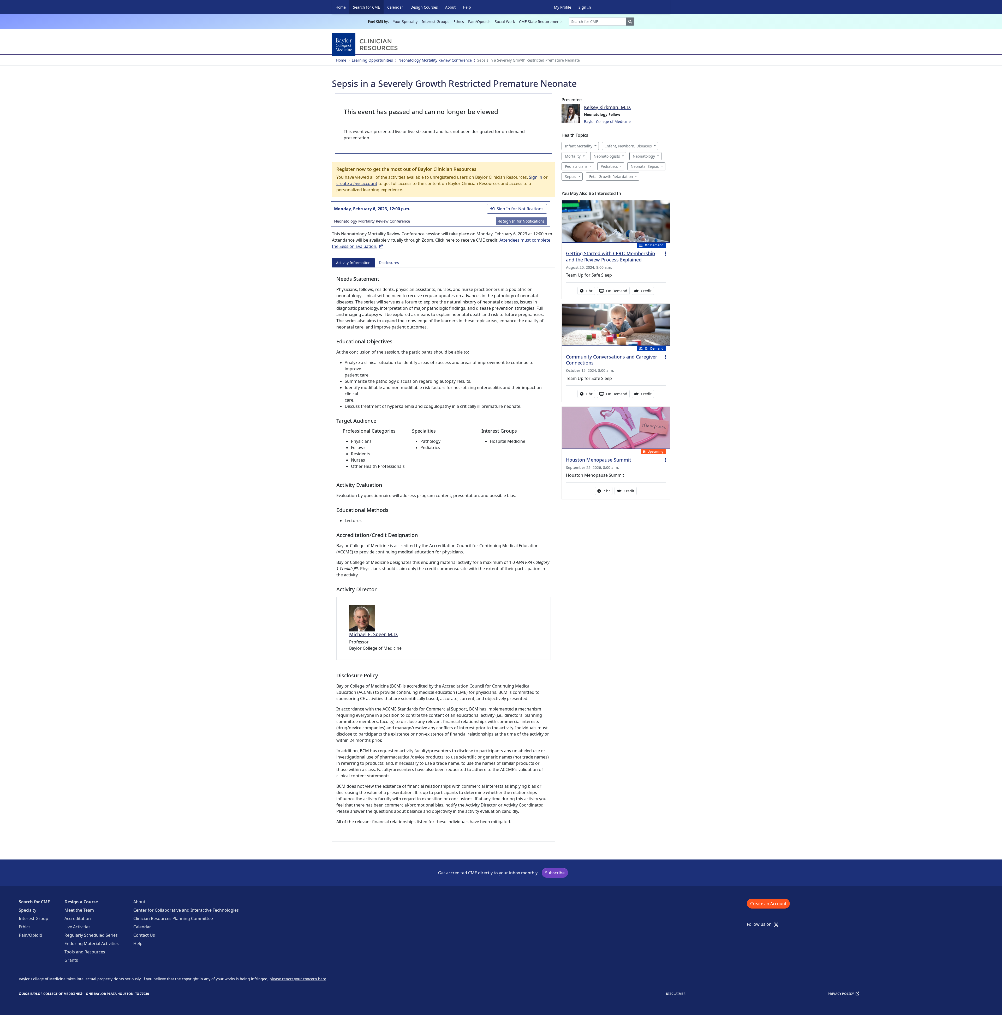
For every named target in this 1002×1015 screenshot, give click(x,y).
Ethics (459, 21)
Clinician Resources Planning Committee (173, 918)
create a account (356, 183)
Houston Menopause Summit (598, 460)
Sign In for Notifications (520, 209)
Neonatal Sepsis (645, 166)
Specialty (27, 910)
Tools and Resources (84, 952)
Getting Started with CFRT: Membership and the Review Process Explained (610, 256)
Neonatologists (607, 156)
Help (467, 7)
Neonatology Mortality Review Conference (435, 60)
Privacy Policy (841, 994)
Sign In (584, 7)
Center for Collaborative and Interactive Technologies (186, 910)
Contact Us (144, 935)
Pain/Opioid (30, 935)
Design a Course (81, 902)
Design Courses (424, 7)
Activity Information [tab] (353, 262)
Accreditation (77, 918)
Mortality (573, 156)
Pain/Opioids (479, 21)
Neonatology (644, 156)
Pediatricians (576, 166)
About (450, 7)
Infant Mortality (578, 146)
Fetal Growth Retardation (611, 176)
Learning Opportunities (372, 60)
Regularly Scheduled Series (91, 935)
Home (341, 7)
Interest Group (33, 918)
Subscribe (555, 873)
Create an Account (768, 903)
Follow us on (761, 924)
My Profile (562, 7)
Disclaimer (675, 994)
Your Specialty (405, 21)
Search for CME (368, 7)
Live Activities (77, 927)
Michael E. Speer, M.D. (373, 634)
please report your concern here (298, 978)
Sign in (535, 177)
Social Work (505, 21)
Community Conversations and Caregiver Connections (611, 360)
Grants (71, 960)
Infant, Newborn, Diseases (628, 146)
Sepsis (570, 176)
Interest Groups (435, 21)
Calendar (395, 7)
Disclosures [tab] (389, 262)
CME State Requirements (541, 21)
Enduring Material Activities (91, 943)
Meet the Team (79, 910)
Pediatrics (609, 166)
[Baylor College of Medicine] (366, 44)
